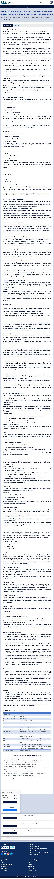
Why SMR (3, 862)
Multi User (5, 797)
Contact (30, 864)
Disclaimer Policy (32, 870)
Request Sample (10, 810)
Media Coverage (4, 866)
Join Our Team (4, 868)
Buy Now (10, 801)
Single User (6, 795)
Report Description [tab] (8, 25)
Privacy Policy (31, 868)
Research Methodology (6, 864)
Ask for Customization (10, 833)
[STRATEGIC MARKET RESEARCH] (6, 2)
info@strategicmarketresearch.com (38, 848)
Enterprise (5, 799)
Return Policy (31, 872)
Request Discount (10, 825)
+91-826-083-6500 (36, 846)
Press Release (4, 870)
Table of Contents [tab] (18, 25)
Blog (2, 872)
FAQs (29, 862)
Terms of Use (31, 866)
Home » (2, 7)
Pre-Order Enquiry (10, 818)
